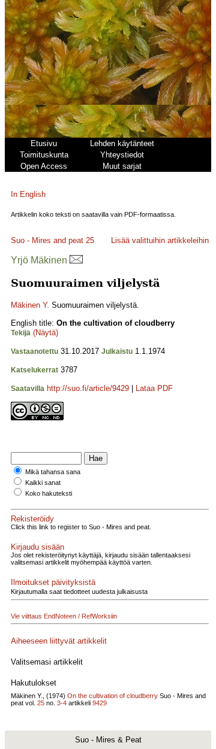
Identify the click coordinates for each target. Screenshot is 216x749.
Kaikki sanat (43, 482)
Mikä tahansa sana (52, 471)
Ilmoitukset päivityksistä (53, 582)
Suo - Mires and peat (47, 240)
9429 (99, 702)
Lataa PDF (154, 388)
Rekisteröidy (32, 518)
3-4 (62, 702)
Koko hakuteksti (48, 493)
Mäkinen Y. (30, 305)
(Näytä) (45, 332)
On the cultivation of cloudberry (112, 695)
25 (90, 240)
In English (28, 194)
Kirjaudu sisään (37, 546)
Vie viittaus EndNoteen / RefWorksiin (64, 616)
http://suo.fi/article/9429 (88, 388)
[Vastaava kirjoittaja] (76, 260)
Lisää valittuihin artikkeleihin (160, 240)
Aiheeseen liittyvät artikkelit (59, 640)
